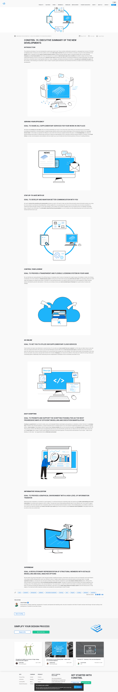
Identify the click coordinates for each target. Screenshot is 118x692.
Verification (21, 679)
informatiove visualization (51, 592)
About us (100, 4)
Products (41, 4)
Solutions (48, 4)
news (67, 592)
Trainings (32, 683)
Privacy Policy (21, 677)
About (31, 681)
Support (39, 681)
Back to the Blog (19, 613)
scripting (79, 592)
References (60, 4)
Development (33, 592)
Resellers (32, 679)
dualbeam (41, 592)
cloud (19, 592)
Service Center (75, 4)
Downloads (67, 4)
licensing (61, 592)
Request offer (22, 632)
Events (93, 4)
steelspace (86, 592)
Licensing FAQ (22, 681)
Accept (79, 687)
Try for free (42, 632)
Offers (54, 4)
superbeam (93, 592)
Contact (106, 4)
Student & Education (85, 4)
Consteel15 (25, 592)
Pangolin (72, 592)
